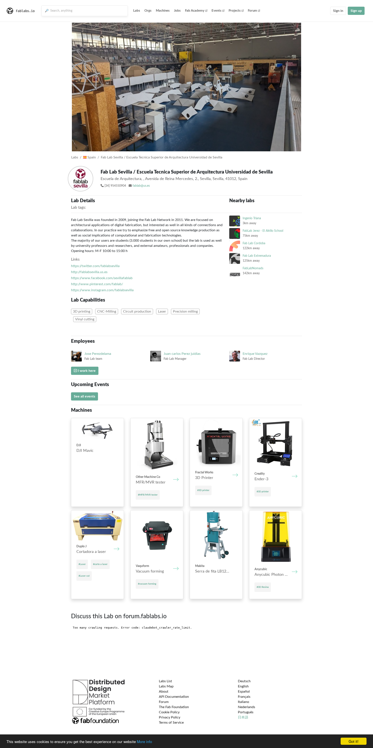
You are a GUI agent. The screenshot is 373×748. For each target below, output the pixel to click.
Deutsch (244, 681)
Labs (136, 10)
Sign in (338, 11)
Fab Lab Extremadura (257, 255)
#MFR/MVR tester (148, 495)
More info (144, 741)
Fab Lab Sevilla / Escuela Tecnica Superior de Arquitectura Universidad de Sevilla (161, 157)
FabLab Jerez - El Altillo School (263, 230)
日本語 (243, 717)
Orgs (148, 10)
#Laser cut (84, 576)
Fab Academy (194, 10)
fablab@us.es (141, 185)
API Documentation (174, 696)
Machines (163, 10)
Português (245, 712)
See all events (84, 396)
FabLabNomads (253, 268)
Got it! (354, 741)
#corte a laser (100, 564)
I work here (86, 370)
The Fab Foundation (174, 707)
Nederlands (246, 707)
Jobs (177, 10)
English (243, 686)
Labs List (165, 681)
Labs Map (166, 686)
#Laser (82, 564)
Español (244, 691)
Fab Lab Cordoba (254, 243)
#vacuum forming (147, 584)
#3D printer (203, 490)
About (163, 691)
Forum (252, 10)
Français (244, 696)
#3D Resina (263, 587)
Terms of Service (171, 722)
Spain (91, 157)
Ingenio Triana (252, 218)
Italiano (243, 702)
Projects (235, 10)
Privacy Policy (169, 717)
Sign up (356, 11)
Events (216, 10)
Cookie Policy (169, 712)
